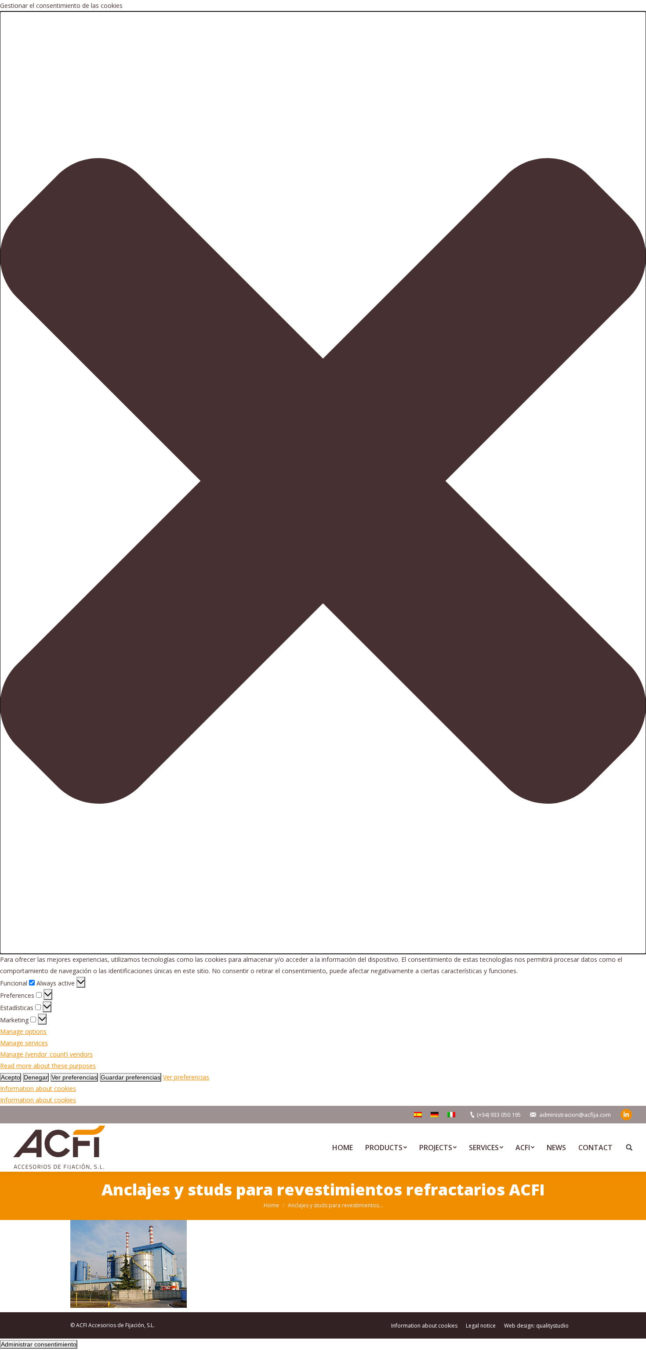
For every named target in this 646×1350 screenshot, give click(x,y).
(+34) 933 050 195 (499, 1115)
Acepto (10, 1077)
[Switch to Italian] (451, 1114)
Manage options (23, 1031)
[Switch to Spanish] (418, 1114)
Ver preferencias (74, 1077)
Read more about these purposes (48, 1065)
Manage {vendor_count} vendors (46, 1054)
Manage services (24, 1043)
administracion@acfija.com (575, 1115)
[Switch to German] (434, 1114)
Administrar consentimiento (38, 1344)
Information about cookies (38, 1088)
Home (271, 1205)
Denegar (36, 1077)
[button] (323, 482)
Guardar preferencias (130, 1077)
